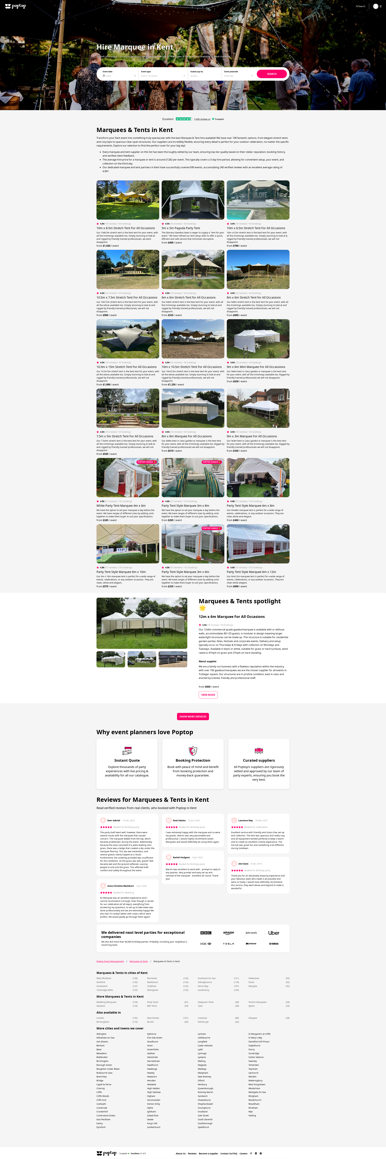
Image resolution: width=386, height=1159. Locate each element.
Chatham (151, 986)
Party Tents (152, 1002)
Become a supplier (208, 1153)
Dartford (100, 982)
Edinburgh (203, 1021)
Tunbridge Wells (104, 990)
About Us (181, 1153)
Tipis (200, 1005)
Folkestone (253, 978)
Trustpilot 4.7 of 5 (132, 1153)
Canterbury (203, 990)
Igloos (251, 1005)
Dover (251, 982)
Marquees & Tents (139, 961)
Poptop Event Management (110, 961)
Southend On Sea (206, 978)
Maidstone (152, 982)
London (100, 1017)
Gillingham (152, 990)
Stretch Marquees (257, 1002)
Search (361, 6)
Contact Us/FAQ (228, 1153)
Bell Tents (152, 1005)
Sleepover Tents (206, 1002)
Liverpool (202, 1017)
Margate (252, 986)
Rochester (152, 978)
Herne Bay (203, 986)
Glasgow (252, 1017)
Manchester (153, 1017)
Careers (243, 1153)
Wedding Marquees (106, 1002)
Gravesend (101, 986)
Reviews (192, 1153)
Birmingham (102, 1021)
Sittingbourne (205, 982)
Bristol (150, 1021)
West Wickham (103, 978)
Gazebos (100, 1005)
